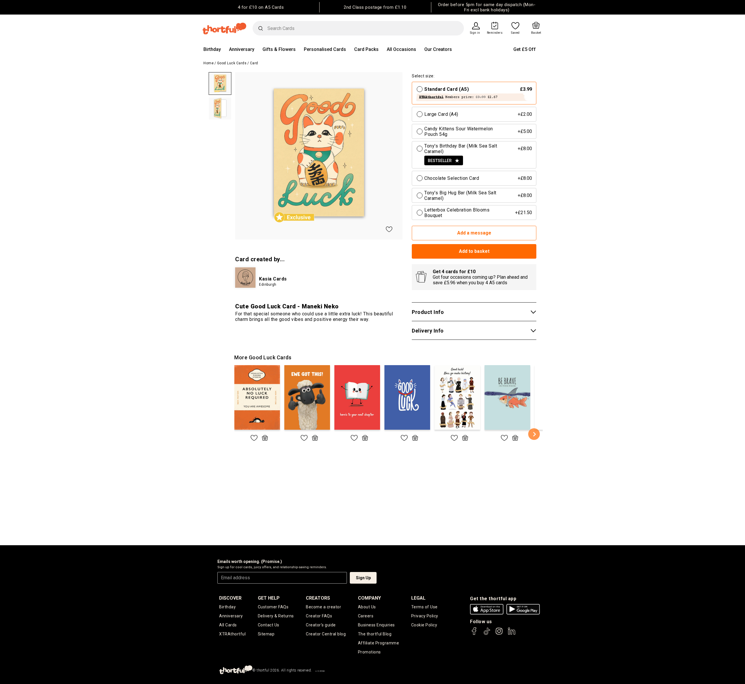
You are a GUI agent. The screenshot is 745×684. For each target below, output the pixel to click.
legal (418, 598)
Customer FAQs (273, 607)
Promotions (369, 652)
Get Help (269, 598)
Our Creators (438, 49)
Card (254, 63)
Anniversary (241, 49)
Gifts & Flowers (279, 49)
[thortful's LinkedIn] (511, 634)
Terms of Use (424, 607)
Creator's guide (321, 625)
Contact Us (268, 625)
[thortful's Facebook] (474, 634)
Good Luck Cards (232, 63)
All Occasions (401, 49)
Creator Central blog (326, 634)
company (369, 598)
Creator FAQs (319, 616)
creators (318, 598)
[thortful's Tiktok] (487, 634)
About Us (367, 607)
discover (230, 598)
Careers (366, 616)
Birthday (212, 49)
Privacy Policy (424, 616)
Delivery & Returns (276, 616)
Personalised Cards (325, 49)
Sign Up (363, 577)
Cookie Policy (424, 625)
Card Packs (366, 49)
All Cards (228, 625)
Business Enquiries (376, 625)
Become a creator (323, 607)
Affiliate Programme (378, 643)
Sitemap (266, 634)
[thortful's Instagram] (499, 634)
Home (208, 63)
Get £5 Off (524, 49)
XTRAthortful (232, 634)
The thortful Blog (375, 634)
